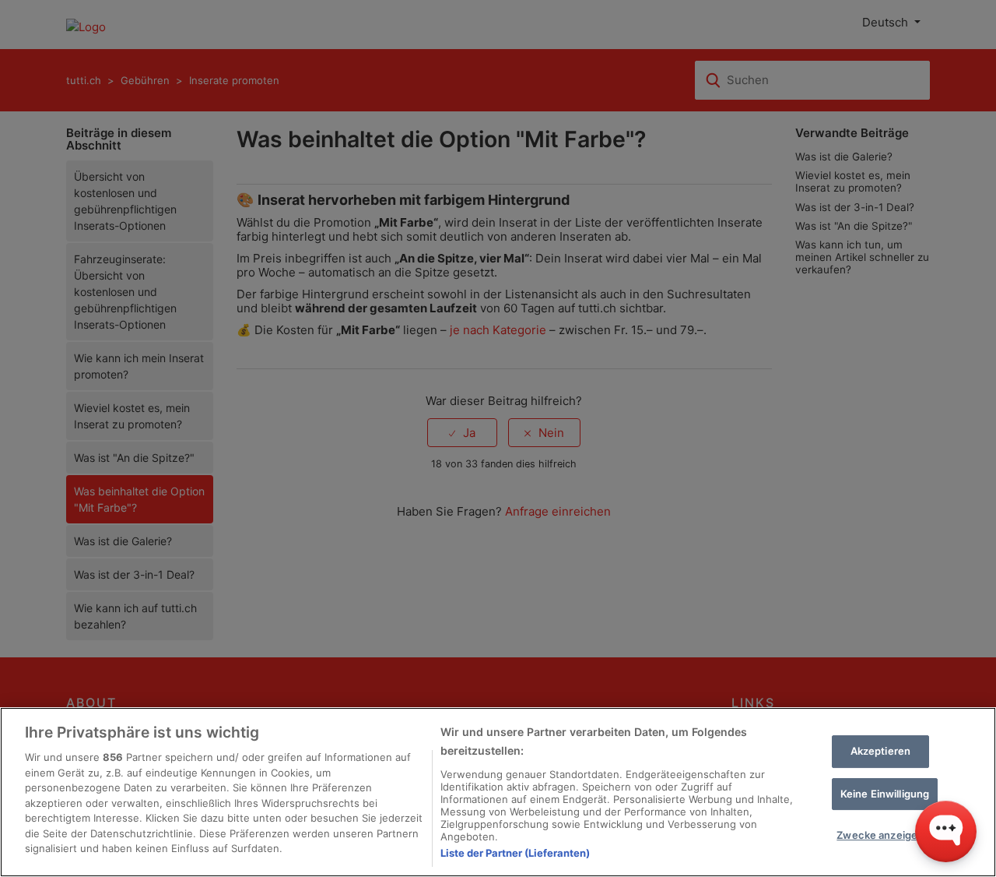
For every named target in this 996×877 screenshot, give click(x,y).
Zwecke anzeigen (880, 835)
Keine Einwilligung (884, 793)
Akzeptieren (880, 751)
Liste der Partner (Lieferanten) (515, 853)
